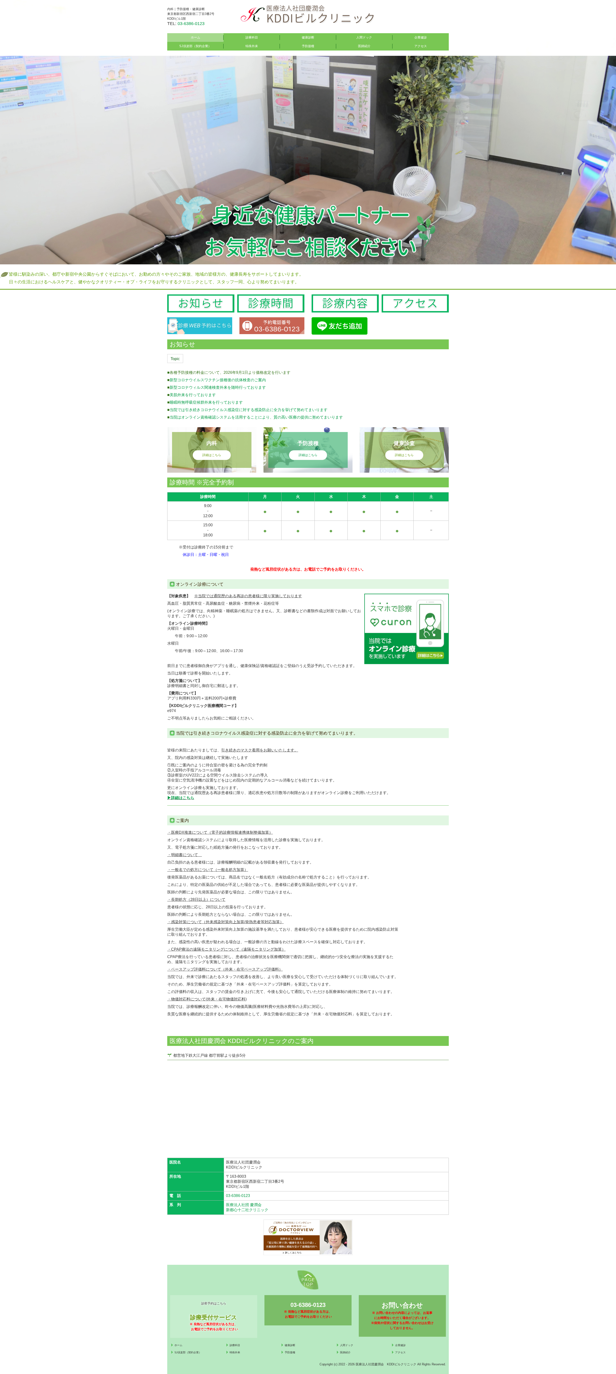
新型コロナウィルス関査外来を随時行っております (218, 387)
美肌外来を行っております (193, 395)
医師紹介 (364, 46)
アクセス (420, 46)
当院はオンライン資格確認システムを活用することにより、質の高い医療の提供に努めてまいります (256, 417)
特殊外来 (251, 46)
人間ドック (364, 37)
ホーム (195, 37)
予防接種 (308, 46)
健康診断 (308, 37)
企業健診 (420, 37)
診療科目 (251, 37)
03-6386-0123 (191, 23)
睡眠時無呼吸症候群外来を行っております (206, 402)
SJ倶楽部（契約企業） (195, 46)
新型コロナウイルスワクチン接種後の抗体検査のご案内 (218, 380)
